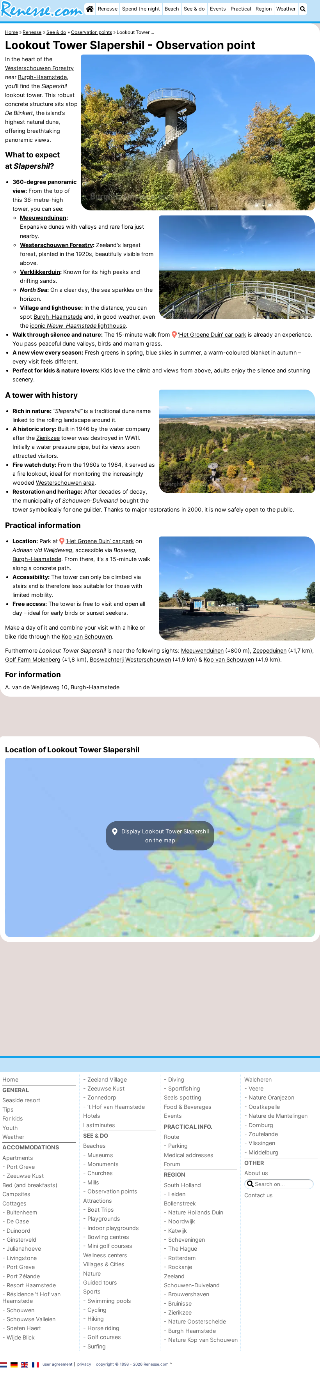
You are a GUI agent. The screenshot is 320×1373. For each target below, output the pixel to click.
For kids (12, 1118)
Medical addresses (188, 1155)
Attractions (97, 1200)
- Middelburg (261, 1152)
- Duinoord (16, 1230)
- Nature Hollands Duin (193, 1212)
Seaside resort (21, 1100)
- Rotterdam (180, 1258)
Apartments (17, 1157)
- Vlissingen (259, 1143)
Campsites (16, 1194)
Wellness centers (105, 1255)
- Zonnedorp (99, 1097)
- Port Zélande (21, 1276)
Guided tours (100, 1282)
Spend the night (141, 9)
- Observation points (110, 1191)
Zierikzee (48, 437)
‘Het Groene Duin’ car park (212, 334)
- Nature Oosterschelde (195, 1321)
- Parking (176, 1145)
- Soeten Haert (21, 1328)
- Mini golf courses (107, 1245)
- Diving (174, 1079)
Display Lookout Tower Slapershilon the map (164, 836)
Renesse (107, 9)
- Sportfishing (182, 1088)
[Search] (303, 9)
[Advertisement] (160, 716)
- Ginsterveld (19, 1239)
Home (10, 1079)
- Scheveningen (184, 1239)
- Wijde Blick (18, 1337)
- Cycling (95, 1309)
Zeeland (174, 1276)
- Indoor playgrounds (111, 1228)
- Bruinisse (178, 1303)
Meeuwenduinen (43, 217)
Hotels (91, 1115)
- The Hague (180, 1248)
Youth (10, 1127)
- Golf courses (102, 1337)
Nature (92, 1273)
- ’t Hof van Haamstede (114, 1106)
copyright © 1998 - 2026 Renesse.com (132, 1364)
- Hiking (93, 1318)
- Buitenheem (19, 1212)
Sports (92, 1291)
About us (256, 1173)
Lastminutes (99, 1125)
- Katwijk (175, 1230)
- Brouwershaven (186, 1294)
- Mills (91, 1182)
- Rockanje (178, 1267)
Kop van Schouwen (87, 636)
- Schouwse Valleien (28, 1319)
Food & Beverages (188, 1106)
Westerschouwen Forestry (39, 68)
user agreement (58, 1364)
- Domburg (258, 1125)
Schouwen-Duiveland (192, 1285)
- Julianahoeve (21, 1248)
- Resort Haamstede (29, 1285)
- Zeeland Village (105, 1079)
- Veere (253, 1088)
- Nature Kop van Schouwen (201, 1339)
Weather (286, 9)
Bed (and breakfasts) (29, 1185)
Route (171, 1136)
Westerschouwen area (65, 482)
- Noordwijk (179, 1221)
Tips (8, 1109)
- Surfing (94, 1346)
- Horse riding (101, 1328)
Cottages (14, 1203)
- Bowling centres (106, 1237)
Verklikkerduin (40, 271)
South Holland (182, 1185)
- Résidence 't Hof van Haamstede (31, 1297)
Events (218, 9)
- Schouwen (18, 1310)
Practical (241, 9)
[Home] (89, 9)
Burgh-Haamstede (42, 77)
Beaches (94, 1145)
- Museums (98, 1155)
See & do (194, 9)
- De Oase (15, 1221)
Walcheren (258, 1079)
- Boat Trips (98, 1209)
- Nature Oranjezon (269, 1097)
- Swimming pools (107, 1300)
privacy (84, 1364)
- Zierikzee (178, 1312)
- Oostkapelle (262, 1106)
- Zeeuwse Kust (23, 1175)
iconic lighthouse (78, 325)
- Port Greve (18, 1166)
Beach (172, 9)
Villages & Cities (103, 1264)
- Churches (98, 1173)
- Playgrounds (101, 1218)
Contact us (258, 1195)
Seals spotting (182, 1097)
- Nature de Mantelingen (276, 1115)
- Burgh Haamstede (190, 1330)
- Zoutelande (261, 1134)
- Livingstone (19, 1258)
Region (264, 9)
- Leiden (174, 1194)
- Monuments (101, 1164)
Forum (172, 1164)
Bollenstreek (180, 1203)
